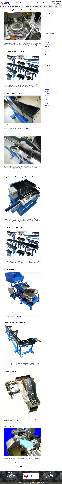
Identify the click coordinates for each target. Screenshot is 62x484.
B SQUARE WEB (35, 483)
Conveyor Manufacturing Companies (14, 51)
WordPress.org (47, 107)
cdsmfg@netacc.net (12, 479)
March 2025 (46, 59)
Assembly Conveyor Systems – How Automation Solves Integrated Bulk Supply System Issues (51, 17)
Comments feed (47, 105)
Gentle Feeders (47, 83)
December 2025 (47, 44)
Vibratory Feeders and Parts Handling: (15, 322)
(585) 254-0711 (11, 478)
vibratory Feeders (47, 95)
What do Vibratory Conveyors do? (14, 227)
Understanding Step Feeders (12, 371)
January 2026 (47, 42)
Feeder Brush (47, 77)
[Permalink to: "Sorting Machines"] (22, 442)
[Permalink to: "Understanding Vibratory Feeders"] (22, 109)
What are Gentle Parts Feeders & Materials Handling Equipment (21, 134)
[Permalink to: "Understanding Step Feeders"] (22, 394)
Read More (37, 45)
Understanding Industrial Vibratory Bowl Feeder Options (19, 10)
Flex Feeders (47, 79)
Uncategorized (47, 91)
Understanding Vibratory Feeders (13, 93)
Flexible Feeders (47, 81)
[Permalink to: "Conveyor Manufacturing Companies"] (22, 67)
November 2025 (47, 46)
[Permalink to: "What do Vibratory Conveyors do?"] (22, 243)
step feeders (47, 89)
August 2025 (47, 52)
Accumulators (47, 68)
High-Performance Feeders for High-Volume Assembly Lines (20, 177)
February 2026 (47, 40)
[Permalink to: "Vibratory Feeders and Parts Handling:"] (22, 341)
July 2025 (46, 54)
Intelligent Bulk (47, 85)
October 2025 (47, 48)
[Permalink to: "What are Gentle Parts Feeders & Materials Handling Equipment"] (22, 150)
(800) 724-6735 (12, 477)
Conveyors (46, 73)
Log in (46, 101)
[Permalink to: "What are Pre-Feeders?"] (22, 291)
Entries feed (46, 103)
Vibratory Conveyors (48, 93)
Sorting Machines (9, 426)
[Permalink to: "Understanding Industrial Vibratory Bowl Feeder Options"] (22, 26)
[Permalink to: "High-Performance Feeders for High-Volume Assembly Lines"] (22, 197)
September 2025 (47, 50)
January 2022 (47, 61)
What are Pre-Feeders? (11, 269)
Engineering (46, 75)
